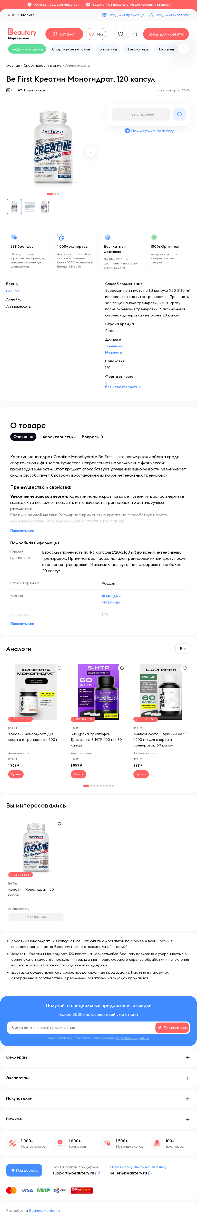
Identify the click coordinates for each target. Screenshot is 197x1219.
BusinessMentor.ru (44, 1210)
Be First (12, 291)
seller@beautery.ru (128, 1172)
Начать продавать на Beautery (138, 1167)
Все (183, 648)
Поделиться (34, 90)
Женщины (114, 346)
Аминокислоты (78, 65)
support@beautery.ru (73, 1172)
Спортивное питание (43, 65)
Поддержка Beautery (152, 130)
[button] (184, 49)
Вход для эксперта (172, 15)
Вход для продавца (126, 15)
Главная (13, 65)
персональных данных (132, 1038)
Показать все (22, 530)
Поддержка (27, 1170)
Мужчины (113, 352)
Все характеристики (124, 386)
